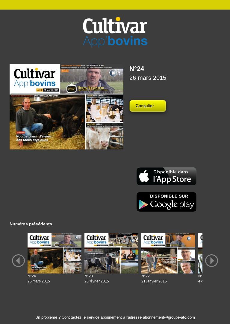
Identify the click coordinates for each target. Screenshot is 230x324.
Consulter (145, 105)
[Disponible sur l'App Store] (166, 175)
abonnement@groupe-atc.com (169, 317)
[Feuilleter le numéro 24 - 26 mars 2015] (66, 106)
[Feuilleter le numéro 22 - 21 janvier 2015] (168, 253)
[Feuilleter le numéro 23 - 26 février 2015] (111, 253)
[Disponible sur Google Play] (166, 201)
